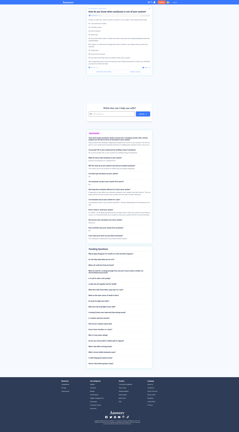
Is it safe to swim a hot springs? (100, 278)
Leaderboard (65, 384)
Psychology (93, 401)
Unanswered (65, 391)
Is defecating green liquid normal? (100, 358)
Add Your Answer (135, 72)
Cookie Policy (151, 401)
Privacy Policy (151, 395)
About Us (150, 384)
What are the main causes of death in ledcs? (104, 295)
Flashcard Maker (124, 391)
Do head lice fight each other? (99, 301)
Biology (92, 391)
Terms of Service (152, 391)
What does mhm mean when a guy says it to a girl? (106, 290)
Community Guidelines (125, 384)
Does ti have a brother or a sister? (100, 329)
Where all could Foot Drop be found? (101, 265)
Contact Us (150, 388)
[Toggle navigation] (149, 2)
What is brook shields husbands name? (102, 352)
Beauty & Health (93, 8)
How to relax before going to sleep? (101, 364)
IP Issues (150, 405)
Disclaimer (150, 398)
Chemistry (93, 388)
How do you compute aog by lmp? (100, 324)
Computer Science (95, 405)
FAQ (120, 401)
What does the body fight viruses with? (102, 307)
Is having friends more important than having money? (107, 312)
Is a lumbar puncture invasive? (99, 318)
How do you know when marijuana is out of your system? (117, 11)
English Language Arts (97, 398)
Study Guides (123, 395)
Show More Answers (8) (104, 72)
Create (161, 2)
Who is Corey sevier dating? (98, 335)
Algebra (92, 384)
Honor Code (122, 388)
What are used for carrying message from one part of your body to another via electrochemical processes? (116, 272)
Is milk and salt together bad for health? (103, 284)
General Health (102, 8)
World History (94, 395)
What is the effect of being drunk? (100, 347)
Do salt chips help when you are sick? (101, 259)
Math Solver (122, 398)
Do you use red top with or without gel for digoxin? (106, 341)
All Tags (63, 388)
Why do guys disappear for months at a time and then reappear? (111, 254)
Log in (175, 2)
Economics (93, 408)
